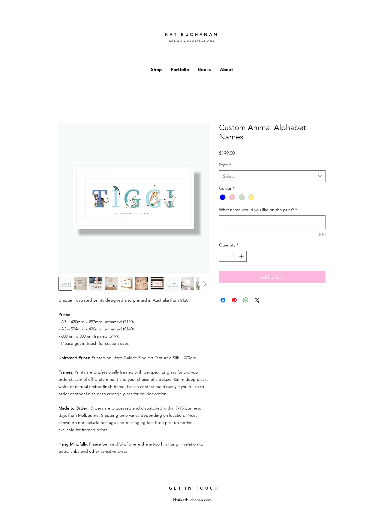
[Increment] (242, 256)
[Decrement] (223, 256)
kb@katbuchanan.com (192, 499)
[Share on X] (257, 300)
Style (225, 164)
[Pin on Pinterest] (234, 300)
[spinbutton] (232, 256)
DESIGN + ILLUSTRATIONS (192, 41)
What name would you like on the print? (258, 209)
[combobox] (272, 176)
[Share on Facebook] (222, 300)
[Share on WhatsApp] (245, 300)
